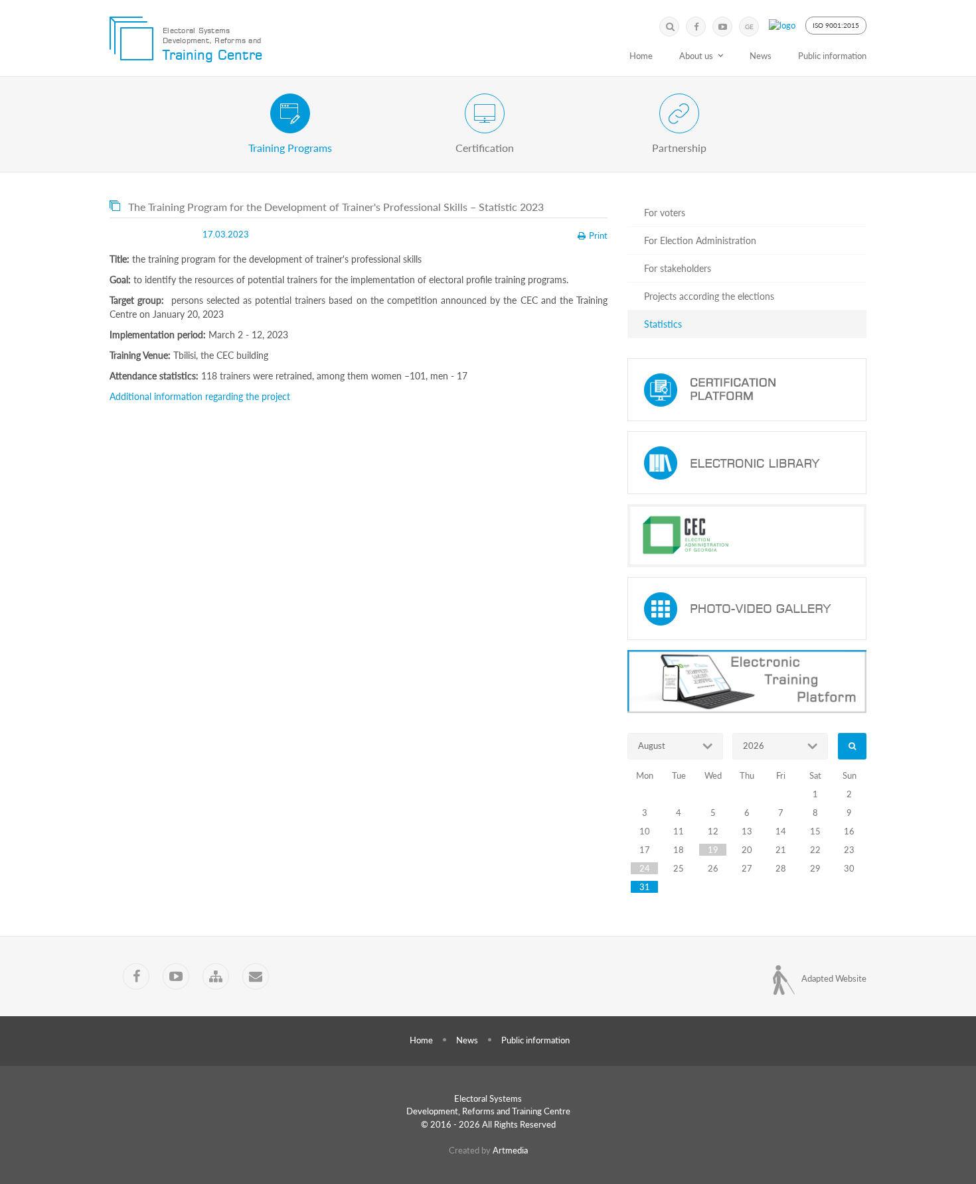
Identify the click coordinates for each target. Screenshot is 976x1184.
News (761, 55)
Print (598, 235)
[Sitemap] (216, 976)
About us (696, 55)
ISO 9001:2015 (836, 25)
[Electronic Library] (746, 462)
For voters (664, 212)
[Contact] (255, 976)
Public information (832, 55)
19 (713, 849)
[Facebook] (696, 26)
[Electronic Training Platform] (746, 681)
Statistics (663, 324)
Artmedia (510, 1150)
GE (749, 27)
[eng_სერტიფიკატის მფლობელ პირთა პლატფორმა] (746, 389)
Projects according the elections (709, 296)
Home (641, 55)
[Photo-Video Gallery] (746, 608)
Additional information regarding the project (200, 396)
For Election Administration (700, 240)
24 (644, 868)
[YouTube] (722, 26)
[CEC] (746, 535)
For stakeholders (677, 268)
